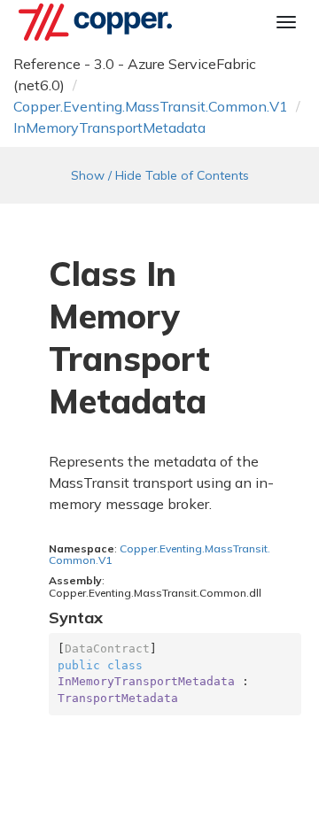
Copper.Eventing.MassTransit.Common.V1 (150, 106)
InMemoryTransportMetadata (109, 127)
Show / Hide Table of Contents (160, 175)
